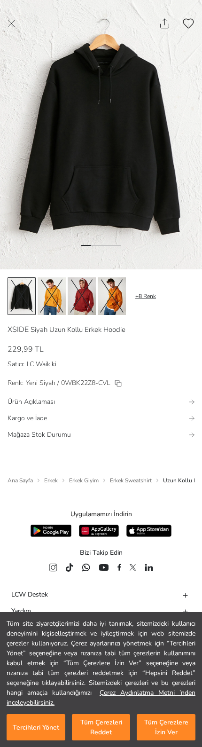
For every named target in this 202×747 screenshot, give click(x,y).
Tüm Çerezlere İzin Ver (166, 727)
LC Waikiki (41, 364)
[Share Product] (164, 23)
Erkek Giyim (84, 480)
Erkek (51, 480)
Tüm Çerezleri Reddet (101, 727)
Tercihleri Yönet (36, 727)
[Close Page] (11, 23)
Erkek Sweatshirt (131, 480)
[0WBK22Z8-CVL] (118, 383)
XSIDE (18, 329)
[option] (22, 296)
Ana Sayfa (20, 480)
